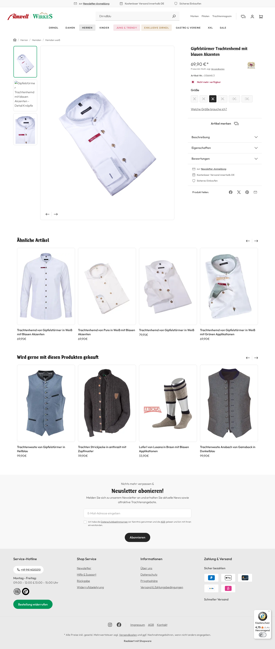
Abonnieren (137, 537)
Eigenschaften (201, 148)
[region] (93, 133)
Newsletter (84, 568)
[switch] (262, 635)
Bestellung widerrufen (33, 604)
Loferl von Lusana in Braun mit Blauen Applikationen (164, 449)
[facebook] (119, 624)
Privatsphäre (149, 581)
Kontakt (162, 625)
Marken (194, 16)
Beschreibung (201, 137)
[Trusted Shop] (25, 591)
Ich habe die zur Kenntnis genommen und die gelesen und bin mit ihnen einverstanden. (139, 523)
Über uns (146, 568)
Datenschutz (148, 574)
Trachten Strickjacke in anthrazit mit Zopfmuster (102, 449)
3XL (247, 99)
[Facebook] (231, 192)
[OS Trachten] (251, 64)
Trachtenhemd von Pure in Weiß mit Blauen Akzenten (106, 332)
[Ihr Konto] (252, 16)
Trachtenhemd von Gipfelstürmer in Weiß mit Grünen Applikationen (227, 332)
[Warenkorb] (261, 16)
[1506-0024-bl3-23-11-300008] (107, 133)
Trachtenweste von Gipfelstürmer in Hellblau (41, 449)
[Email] (255, 192)
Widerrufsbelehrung (90, 587)
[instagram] (110, 624)
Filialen (205, 16)
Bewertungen (201, 158)
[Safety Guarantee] (17, 591)
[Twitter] (239, 192)
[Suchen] (173, 16)
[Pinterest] (247, 192)
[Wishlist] (243, 16)
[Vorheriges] (47, 214)
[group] (46, 294)
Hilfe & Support (86, 574)
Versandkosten (217, 69)
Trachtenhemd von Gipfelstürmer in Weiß (166, 330)
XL (222, 99)
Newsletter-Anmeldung (96, 3)
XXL (234, 99)
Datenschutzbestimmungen (114, 521)
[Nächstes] (56, 214)
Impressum (137, 625)
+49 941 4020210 (31, 569)
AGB (163, 521)
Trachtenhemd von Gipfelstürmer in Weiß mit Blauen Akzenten (44, 332)
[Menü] (269, 612)
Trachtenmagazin (222, 16)
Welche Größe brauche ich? (209, 109)
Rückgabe (83, 581)
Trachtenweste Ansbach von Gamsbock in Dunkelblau (227, 449)
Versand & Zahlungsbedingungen (161, 587)
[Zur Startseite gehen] (29, 16)
